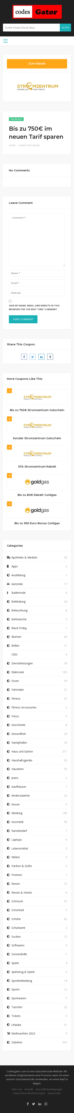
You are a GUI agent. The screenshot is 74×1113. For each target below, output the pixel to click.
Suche (65, 27)
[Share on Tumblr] (50, 357)
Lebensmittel (19, 848)
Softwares (17, 945)
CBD (14, 654)
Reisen (15, 884)
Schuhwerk (18, 928)
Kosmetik (17, 822)
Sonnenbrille (19, 954)
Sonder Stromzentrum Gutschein (37, 438)
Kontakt (29, 1089)
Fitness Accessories (24, 707)
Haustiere (17, 769)
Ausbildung (18, 575)
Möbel (15, 857)
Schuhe (16, 919)
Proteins (16, 875)
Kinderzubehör (20, 795)
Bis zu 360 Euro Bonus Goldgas (37, 523)
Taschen (16, 1007)
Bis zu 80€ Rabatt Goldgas (37, 495)
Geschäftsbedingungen (49, 1089)
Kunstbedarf (19, 831)
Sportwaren (18, 998)
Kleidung (16, 813)
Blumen (16, 637)
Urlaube (16, 1025)
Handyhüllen (19, 742)
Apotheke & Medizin (24, 557)
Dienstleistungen (29, 145)
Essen (15, 681)
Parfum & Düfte (21, 866)
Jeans (14, 778)
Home (12, 145)
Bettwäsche (19, 619)
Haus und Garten (22, 751)
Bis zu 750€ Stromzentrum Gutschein (37, 410)
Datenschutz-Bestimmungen (29, 1093)
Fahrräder (17, 689)
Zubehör (16, 1042)
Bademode (18, 592)
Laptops (16, 839)
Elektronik (17, 672)
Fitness (16, 698)
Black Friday (19, 628)
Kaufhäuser (18, 787)
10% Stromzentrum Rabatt (37, 466)
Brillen (15, 645)
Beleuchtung (19, 610)
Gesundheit (18, 734)
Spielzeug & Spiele (23, 972)
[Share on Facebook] (24, 357)
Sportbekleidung (21, 981)
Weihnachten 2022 (23, 1033)
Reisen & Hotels (21, 892)
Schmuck (17, 901)
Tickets (16, 1016)
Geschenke (18, 725)
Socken (16, 936)
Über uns (17, 1089)
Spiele (15, 963)
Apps (14, 566)
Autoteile (17, 584)
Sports (15, 989)
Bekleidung (18, 601)
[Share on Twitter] (33, 357)
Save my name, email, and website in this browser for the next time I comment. (34, 307)
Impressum (54, 1093)
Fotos (15, 716)
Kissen (15, 804)
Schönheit (17, 910)
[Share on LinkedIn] (41, 357)
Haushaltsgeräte (21, 760)
